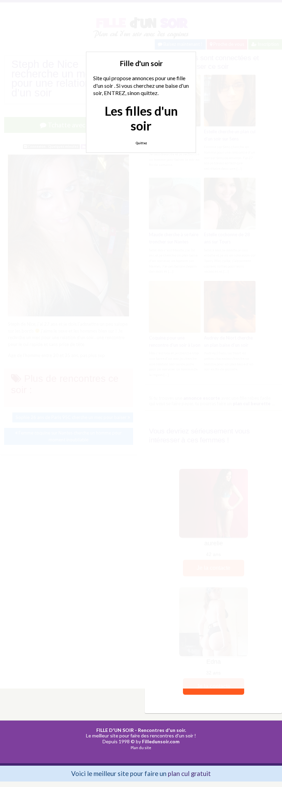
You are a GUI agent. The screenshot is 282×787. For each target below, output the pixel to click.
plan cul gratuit (189, 773)
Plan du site (141, 747)
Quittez (141, 143)
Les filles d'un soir (141, 118)
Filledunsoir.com (161, 741)
